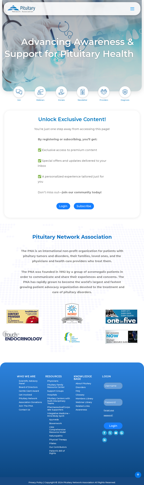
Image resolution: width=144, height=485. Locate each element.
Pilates (52, 443)
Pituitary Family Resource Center (56, 386)
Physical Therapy (58, 439)
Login (63, 206)
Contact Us (24, 409)
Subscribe (84, 206)
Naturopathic (56, 436)
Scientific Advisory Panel (28, 382)
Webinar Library (84, 402)
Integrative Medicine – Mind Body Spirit (58, 414)
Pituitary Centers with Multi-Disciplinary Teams (58, 401)
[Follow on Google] (121, 433)
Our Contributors (58, 447)
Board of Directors (28, 387)
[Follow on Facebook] (104, 433)
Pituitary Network (28, 398)
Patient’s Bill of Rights (57, 452)
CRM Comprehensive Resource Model (57, 429)
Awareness (81, 409)
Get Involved (25, 394)
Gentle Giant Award (29, 391)
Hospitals (52, 394)
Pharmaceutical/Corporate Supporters (58, 408)
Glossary (80, 394)
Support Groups (55, 391)
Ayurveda (54, 419)
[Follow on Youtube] (116, 433)
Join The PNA (26, 406)
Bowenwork (55, 423)
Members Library (84, 398)
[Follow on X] (110, 433)
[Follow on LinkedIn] (104, 440)
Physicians (52, 381)
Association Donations (30, 402)
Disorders (81, 387)
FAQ (78, 391)
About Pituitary (83, 383)
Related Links (83, 406)
